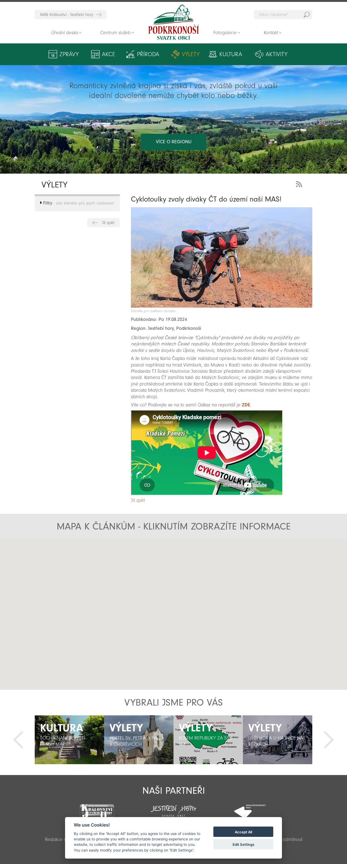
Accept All (243, 832)
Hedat (307, 15)
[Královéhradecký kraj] (250, 808)
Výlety (191, 54)
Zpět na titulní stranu (173, 22)
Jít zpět (108, 222)
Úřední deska (64, 33)
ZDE (246, 405)
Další (329, 740)
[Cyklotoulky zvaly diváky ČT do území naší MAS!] (221, 306)
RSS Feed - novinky (300, 183)
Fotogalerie (225, 33)
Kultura (230, 54)
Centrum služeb (115, 33)
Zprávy (69, 54)
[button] (175, 590)
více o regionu (173, 142)
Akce (108, 54)
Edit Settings (243, 844)
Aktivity (276, 54)
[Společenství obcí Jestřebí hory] (173, 807)
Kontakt (271, 33)
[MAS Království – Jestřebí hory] (97, 807)
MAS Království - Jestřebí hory (66, 14)
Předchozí (18, 740)
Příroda (148, 54)
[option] (69, 739)
